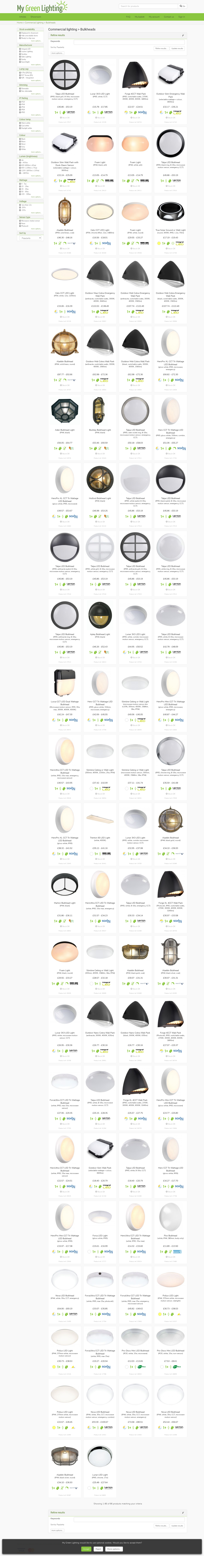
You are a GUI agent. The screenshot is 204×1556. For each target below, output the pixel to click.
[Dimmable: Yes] (102, 181)
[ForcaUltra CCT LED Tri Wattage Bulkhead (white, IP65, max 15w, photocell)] (100, 1279)
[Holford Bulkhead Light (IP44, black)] (100, 479)
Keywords (55, 41)
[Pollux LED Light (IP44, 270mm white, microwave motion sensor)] (65, 1394)
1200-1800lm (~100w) (30, 170)
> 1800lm (25, 173)
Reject (98, 1549)
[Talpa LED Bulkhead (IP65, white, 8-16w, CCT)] (135, 1149)
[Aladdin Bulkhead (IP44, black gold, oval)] (135, 952)
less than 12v (26, 205)
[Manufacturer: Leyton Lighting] (71, 112)
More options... (114, 1549)
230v (23, 210)
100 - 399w (26, 194)
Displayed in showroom (29, 33)
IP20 (23, 102)
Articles (22, 16)
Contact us (169, 16)
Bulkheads (51, 22)
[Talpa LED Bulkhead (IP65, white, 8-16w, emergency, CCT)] (135, 884)
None (23, 223)
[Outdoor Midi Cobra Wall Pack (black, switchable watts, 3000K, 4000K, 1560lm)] (135, 342)
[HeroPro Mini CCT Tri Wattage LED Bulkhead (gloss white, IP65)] (65, 1217)
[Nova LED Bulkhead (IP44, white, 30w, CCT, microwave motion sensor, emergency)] (135, 1394)
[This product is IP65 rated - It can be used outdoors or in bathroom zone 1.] (64, 112)
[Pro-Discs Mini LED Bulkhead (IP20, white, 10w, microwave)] (135, 1337)
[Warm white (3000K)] (159, 243)
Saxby (23, 59)
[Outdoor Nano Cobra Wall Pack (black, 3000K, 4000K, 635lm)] (135, 1014)
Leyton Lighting (27, 51)
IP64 (23, 110)
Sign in (181, 16)
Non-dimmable (26, 91)
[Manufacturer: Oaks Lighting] (71, 448)
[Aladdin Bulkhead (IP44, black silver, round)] (65, 1456)
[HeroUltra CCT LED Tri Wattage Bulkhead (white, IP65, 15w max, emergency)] (100, 884)
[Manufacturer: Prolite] (142, 1367)
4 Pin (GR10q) (26, 73)
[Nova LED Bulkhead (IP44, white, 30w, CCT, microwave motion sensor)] (170, 1394)
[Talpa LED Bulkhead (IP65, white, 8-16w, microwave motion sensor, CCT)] (100, 1081)
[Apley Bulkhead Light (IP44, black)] (100, 615)
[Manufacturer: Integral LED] (177, 112)
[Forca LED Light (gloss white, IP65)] (100, 1217)
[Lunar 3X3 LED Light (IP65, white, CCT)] (100, 75)
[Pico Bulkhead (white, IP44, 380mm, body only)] (170, 1217)
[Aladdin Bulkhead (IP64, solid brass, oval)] (65, 211)
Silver (23, 144)
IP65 (23, 112)
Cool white (25, 125)
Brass (23, 141)
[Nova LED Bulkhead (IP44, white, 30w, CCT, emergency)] (65, 1279)
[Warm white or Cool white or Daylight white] (89, 112)
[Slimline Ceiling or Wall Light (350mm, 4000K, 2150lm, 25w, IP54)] (100, 751)
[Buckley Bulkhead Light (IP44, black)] (100, 411)
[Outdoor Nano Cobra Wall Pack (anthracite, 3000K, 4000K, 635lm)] (100, 1014)
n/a (22, 160)
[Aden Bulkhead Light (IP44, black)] (65, 411)
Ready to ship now (28, 38)
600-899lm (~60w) (28, 165)
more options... (36, 41)
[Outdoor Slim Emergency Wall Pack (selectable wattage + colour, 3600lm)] (170, 75)
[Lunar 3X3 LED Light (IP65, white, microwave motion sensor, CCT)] (65, 1014)
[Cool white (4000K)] (127, 720)
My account (154, 16)
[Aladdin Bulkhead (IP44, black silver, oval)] (170, 952)
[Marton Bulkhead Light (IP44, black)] (65, 884)
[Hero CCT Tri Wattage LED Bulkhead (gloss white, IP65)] (170, 1149)
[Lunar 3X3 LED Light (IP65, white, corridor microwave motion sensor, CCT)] (135, 819)
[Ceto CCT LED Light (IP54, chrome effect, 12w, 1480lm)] (100, 211)
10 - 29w (25, 186)
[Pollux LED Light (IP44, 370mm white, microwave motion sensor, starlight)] (170, 1279)
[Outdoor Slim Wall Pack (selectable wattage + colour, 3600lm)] (100, 1149)
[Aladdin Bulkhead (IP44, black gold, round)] (170, 819)
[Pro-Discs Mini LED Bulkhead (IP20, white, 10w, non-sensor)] (170, 1337)
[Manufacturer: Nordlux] (109, 181)
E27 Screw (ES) (27, 75)
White (23, 149)
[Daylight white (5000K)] (127, 1367)
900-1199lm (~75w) (29, 168)
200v (23, 207)
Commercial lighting (34, 22)
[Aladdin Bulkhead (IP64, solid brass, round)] (65, 342)
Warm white (25, 123)
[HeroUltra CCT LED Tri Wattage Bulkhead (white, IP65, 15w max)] (135, 1217)
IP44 (23, 104)
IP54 (23, 107)
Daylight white (26, 128)
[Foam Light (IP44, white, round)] (135, 211)
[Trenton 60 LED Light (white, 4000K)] (100, 819)
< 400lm (24, 163)
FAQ (128, 16)
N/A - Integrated (27, 78)
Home (20, 22)
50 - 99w (25, 192)
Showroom (36, 16)
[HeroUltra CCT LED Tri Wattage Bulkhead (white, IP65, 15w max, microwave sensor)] (65, 1149)
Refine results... (161, 48)
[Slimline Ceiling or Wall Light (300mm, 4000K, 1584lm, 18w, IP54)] (100, 952)
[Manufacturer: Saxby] (142, 112)
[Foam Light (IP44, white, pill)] (135, 143)
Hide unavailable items (29, 36)
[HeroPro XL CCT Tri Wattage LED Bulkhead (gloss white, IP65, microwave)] (65, 479)
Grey (23, 147)
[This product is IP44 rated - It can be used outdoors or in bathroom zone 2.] (93, 181)
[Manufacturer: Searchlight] (72, 243)
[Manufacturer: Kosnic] (177, 1252)
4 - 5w (23, 184)
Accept (86, 1549)
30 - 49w (25, 189)
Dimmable (25, 89)
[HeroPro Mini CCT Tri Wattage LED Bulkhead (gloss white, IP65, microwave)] (170, 1081)
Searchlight (25, 62)
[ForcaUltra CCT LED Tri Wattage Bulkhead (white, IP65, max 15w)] (100, 1337)
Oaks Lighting (26, 57)
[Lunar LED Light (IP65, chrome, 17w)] (100, 1456)
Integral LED (25, 49)
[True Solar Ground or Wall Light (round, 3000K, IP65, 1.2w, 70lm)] (170, 211)
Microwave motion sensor (30, 221)
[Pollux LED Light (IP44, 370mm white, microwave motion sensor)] (65, 1337)
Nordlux (24, 54)
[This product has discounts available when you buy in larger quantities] (56, 112)
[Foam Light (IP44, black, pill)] (100, 143)
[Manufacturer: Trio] (179, 1314)
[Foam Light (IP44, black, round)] (65, 952)
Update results (177, 48)
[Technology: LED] (60, 112)
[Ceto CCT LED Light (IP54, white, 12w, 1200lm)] (65, 274)
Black (23, 139)
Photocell (24, 226)
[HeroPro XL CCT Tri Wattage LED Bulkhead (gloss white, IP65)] (65, 819)
